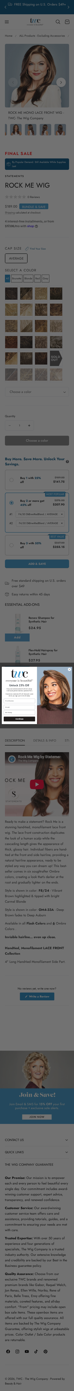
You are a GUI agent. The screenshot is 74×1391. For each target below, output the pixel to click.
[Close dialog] (69, 669)
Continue (19, 719)
